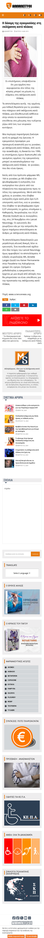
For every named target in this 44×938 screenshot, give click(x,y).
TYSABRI (11, 710)
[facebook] (24, 15)
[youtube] (40, 15)
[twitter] (30, 15)
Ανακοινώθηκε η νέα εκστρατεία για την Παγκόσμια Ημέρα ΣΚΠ (27, 406)
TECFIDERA (12, 706)
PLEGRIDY (12, 697)
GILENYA (11, 693)
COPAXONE (12, 680)
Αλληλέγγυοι (8, 31)
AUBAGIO (11, 671)
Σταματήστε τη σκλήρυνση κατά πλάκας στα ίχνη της (27, 451)
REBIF (10, 701)
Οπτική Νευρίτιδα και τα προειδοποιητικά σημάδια (25, 461)
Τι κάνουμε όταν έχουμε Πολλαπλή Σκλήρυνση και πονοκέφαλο (24, 440)
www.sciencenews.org (20, 294)
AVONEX (11, 667)
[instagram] (35, 15)
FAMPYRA (11, 689)
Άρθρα (12, 299)
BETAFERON (12, 676)
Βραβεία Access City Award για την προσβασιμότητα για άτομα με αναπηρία (27, 428)
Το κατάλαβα (31, 936)
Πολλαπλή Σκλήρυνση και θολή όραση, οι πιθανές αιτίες (26, 417)
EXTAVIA (11, 684)
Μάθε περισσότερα (16, 936)
